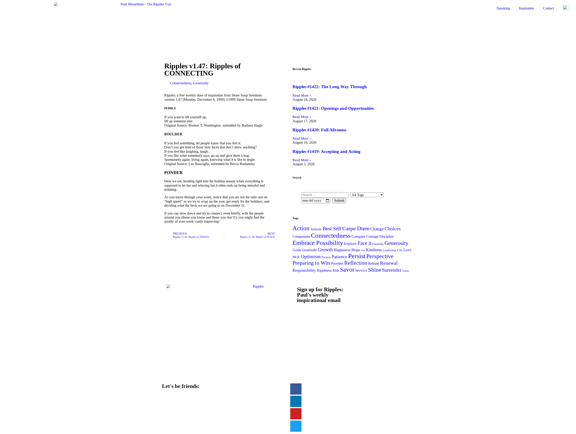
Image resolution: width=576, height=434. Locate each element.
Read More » (301, 95)
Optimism (311, 256)
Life (400, 250)
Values (405, 271)
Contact (548, 8)
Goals (296, 250)
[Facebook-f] (296, 389)
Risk (336, 270)
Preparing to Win (311, 263)
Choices (393, 228)
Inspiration (526, 8)
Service (361, 270)
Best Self (332, 228)
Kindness (374, 249)
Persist (356, 256)
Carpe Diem (355, 228)
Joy (363, 250)
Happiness (342, 250)
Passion (326, 257)
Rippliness (324, 270)
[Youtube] (296, 413)
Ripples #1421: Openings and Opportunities (333, 108)
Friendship (378, 244)
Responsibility (304, 270)
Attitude (316, 229)
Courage (372, 236)
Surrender (391, 270)
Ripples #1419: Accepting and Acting (326, 151)
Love (407, 250)
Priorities (337, 263)
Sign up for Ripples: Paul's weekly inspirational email (320, 294)
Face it (364, 243)
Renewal (389, 263)
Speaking (503, 8)
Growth (325, 249)
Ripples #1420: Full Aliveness (319, 130)
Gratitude (309, 250)
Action (301, 228)
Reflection (355, 263)
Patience (339, 256)
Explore (350, 244)
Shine (374, 269)
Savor (347, 269)
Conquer (358, 236)
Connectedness (180, 83)
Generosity (201, 83)
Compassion (301, 236)
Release (373, 263)
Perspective (380, 256)
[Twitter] (296, 426)
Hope (355, 250)
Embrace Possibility (317, 242)
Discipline (386, 236)
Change (377, 228)
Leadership (389, 250)
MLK (296, 257)
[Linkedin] (296, 401)
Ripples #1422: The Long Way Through (329, 86)
